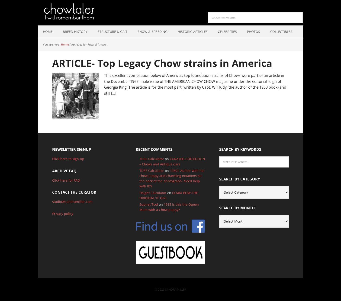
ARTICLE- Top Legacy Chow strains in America (162, 63)
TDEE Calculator (151, 159)
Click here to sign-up (68, 159)
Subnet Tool (148, 204)
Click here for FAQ (66, 180)
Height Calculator (152, 193)
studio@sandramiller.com (72, 201)
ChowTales (68, 11)
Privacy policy (62, 213)
